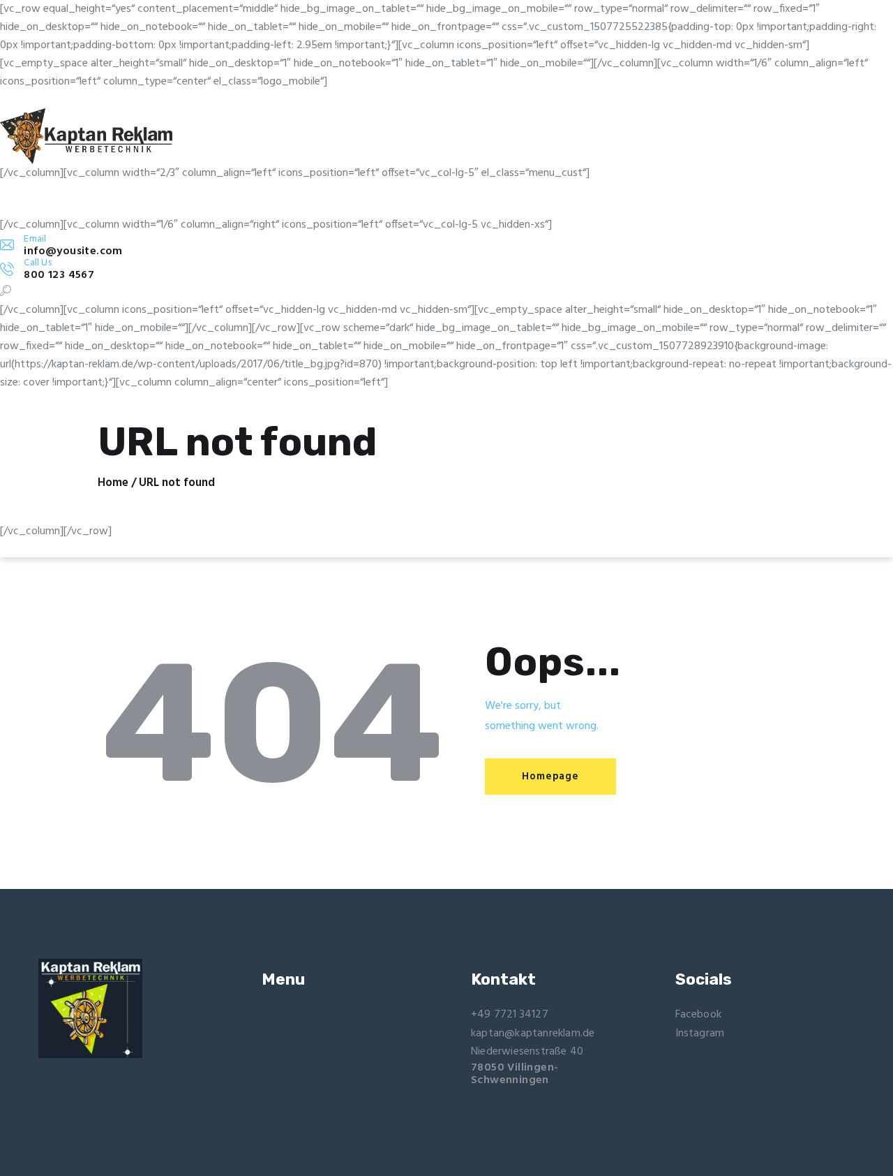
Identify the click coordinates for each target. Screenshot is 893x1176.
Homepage (550, 776)
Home (113, 483)
